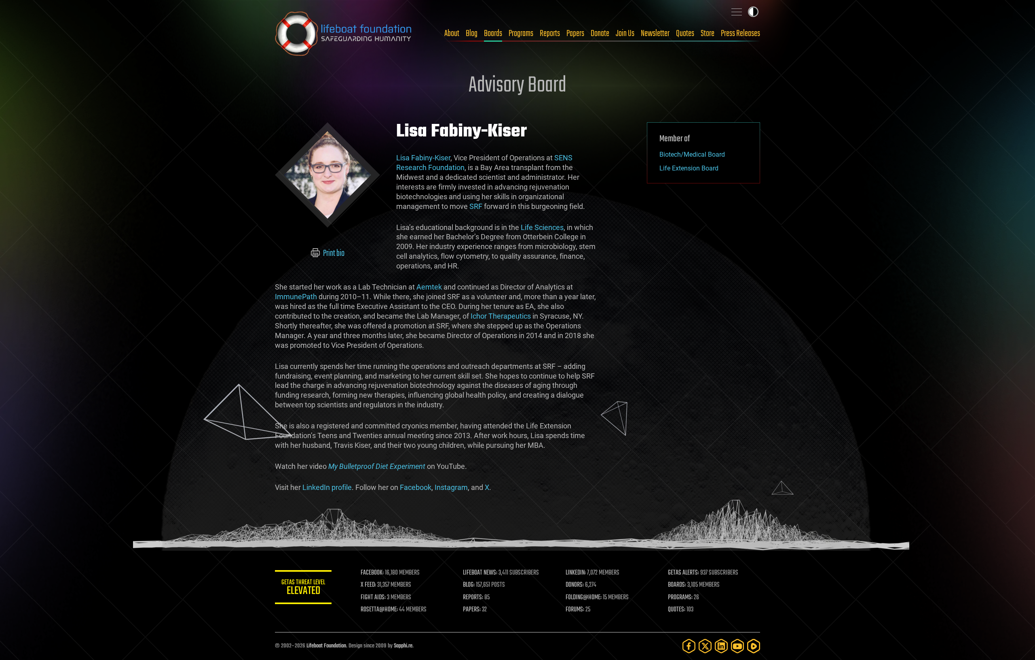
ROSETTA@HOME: (379, 610)
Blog (471, 33)
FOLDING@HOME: (584, 597)
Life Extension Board (688, 168)
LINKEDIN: (576, 573)
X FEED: (368, 585)
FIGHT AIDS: (373, 597)
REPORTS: (473, 597)
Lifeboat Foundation (326, 646)
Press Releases (740, 33)
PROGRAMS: (680, 597)
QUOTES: (676, 610)
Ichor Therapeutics (501, 316)
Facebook (415, 487)
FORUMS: (575, 610)
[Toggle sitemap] (736, 11)
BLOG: (469, 585)
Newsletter (655, 33)
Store (707, 33)
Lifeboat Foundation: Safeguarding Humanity (343, 33)
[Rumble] (753, 646)
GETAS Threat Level (303, 588)
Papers (575, 33)
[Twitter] (705, 646)
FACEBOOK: (372, 573)
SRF (475, 206)
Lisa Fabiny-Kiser (423, 157)
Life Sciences (542, 227)
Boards (493, 33)
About (451, 33)
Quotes (685, 33)
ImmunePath (296, 296)
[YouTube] (737, 646)
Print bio (333, 253)
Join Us (625, 33)
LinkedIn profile (327, 487)
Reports (550, 33)
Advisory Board (517, 85)
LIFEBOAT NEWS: (480, 573)
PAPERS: (472, 610)
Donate (600, 33)
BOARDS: (677, 585)
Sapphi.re (403, 646)
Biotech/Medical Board (692, 154)
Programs (521, 33)
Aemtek (429, 287)
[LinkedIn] (721, 646)
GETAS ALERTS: (683, 573)
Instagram (451, 487)
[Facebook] (688, 646)
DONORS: (575, 585)
